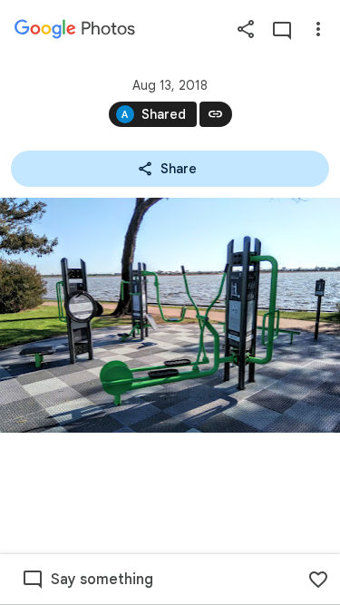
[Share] (246, 29)
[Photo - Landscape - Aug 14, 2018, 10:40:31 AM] (170, 315)
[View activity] (282, 29)
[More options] (318, 29)
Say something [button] (102, 580)
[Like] (318, 579)
